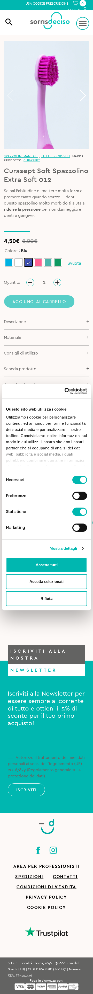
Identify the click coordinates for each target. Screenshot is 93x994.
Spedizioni (29, 877)
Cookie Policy (46, 908)
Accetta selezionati (46, 581)
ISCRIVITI (26, 790)
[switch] (79, 495)
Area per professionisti (46, 866)
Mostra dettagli (63, 548)
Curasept (32, 160)
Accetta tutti (47, 565)
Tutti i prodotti (55, 156)
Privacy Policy (46, 897)
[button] (83, 95)
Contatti (65, 877)
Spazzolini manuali (21, 156)
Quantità (12, 282)
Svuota (74, 263)
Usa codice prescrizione (47, 3)
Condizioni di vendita (46, 887)
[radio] (9, 262)
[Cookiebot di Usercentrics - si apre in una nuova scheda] (65, 391)
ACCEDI (74, 10)
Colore (11, 251)
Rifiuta (46, 598)
